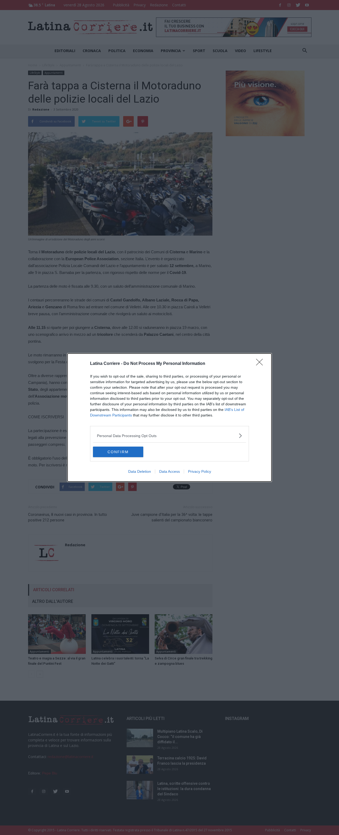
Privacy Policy (199, 471)
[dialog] (169, 417)
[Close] (261, 364)
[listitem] (169, 435)
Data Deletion (139, 471)
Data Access (169, 471)
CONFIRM (118, 452)
